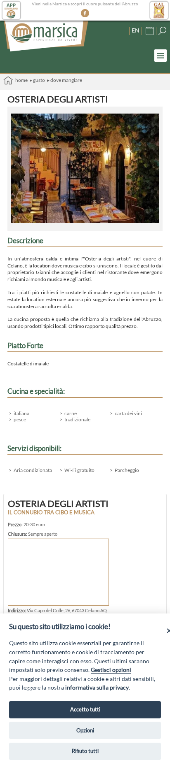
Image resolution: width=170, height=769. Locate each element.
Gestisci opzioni (111, 669)
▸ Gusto (37, 80)
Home (20, 80)
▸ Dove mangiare (64, 80)
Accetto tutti (85, 709)
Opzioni (85, 730)
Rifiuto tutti (85, 751)
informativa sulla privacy (97, 687)
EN (135, 30)
